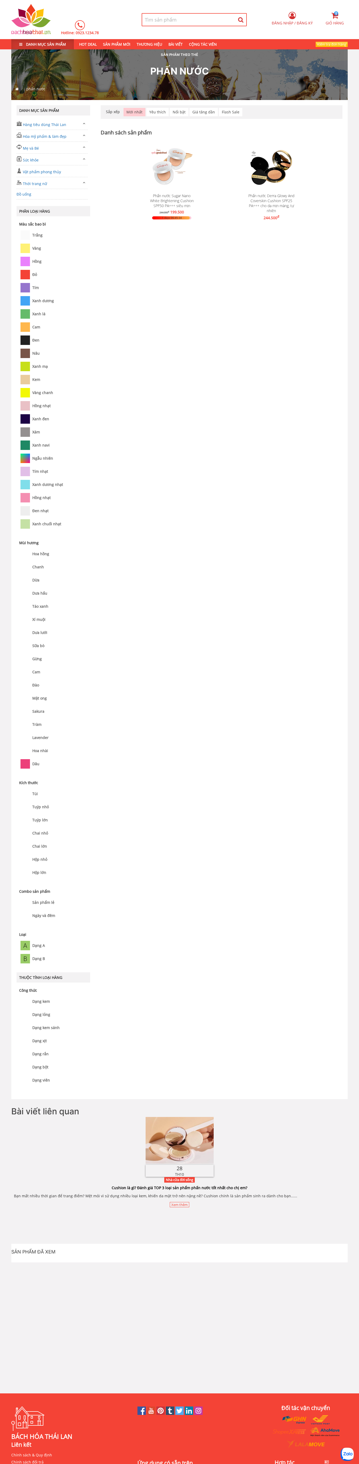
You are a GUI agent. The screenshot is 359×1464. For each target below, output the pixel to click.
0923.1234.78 (87, 32)
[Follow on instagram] (198, 1413)
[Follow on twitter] (180, 1413)
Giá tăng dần (203, 111)
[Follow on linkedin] (189, 1413)
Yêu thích (157, 111)
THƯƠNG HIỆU (149, 44)
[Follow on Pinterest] (161, 1413)
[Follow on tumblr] (170, 1413)
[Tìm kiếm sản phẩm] (241, 19)
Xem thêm (179, 1204)
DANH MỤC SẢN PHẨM (45, 44)
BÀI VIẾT (175, 44)
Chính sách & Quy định (31, 1454)
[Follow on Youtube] (151, 1413)
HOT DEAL (88, 44)
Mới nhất (134, 111)
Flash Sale (230, 111)
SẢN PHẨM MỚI (116, 44)
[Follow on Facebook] (142, 1413)
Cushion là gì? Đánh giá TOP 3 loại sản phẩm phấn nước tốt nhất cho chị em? (179, 1187)
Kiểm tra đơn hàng (331, 44)
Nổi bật (179, 111)
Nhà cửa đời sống (179, 1179)
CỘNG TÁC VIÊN (203, 44)
